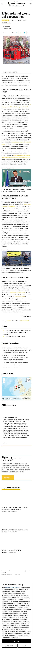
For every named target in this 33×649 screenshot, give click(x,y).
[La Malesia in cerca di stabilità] (16, 541)
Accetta (16, 641)
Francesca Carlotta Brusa (7, 574)
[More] (28, 32)
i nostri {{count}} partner (12, 587)
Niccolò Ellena (5, 552)
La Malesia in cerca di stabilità (11, 550)
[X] (12, 32)
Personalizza (9, 645)
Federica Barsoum (7, 28)
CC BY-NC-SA (20, 62)
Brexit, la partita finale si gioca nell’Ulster (15, 530)
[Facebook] (8, 32)
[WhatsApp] (20, 32)
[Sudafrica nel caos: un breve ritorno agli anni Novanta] (16, 562)
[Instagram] (6, 442)
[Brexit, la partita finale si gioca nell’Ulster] (16, 521)
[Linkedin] (16, 32)
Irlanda (24, 20)
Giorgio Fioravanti (6, 511)
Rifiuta (24, 645)
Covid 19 (19, 20)
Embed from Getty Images (8, 168)
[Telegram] (24, 32)
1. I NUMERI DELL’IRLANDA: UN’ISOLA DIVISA (18, 330)
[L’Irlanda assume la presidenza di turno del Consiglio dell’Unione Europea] (16, 498)
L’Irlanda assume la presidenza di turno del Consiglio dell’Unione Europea (15, 508)
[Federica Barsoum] (3, 28)
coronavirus (12, 20)
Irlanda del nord (6, 22)
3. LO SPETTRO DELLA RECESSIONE (15, 336)
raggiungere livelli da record (17, 292)
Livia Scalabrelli (5, 531)
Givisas (8, 62)
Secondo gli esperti (20, 296)
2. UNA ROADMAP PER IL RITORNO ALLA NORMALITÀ (15, 333)
